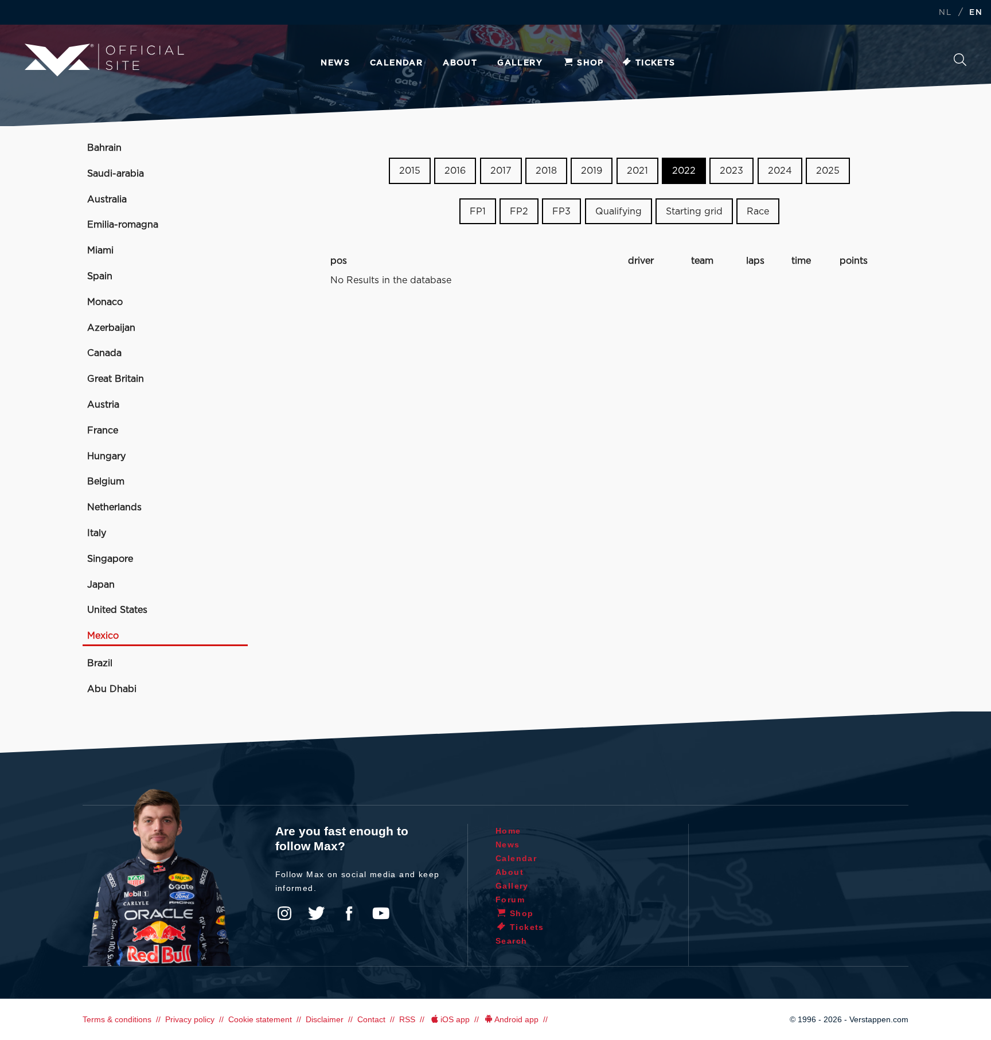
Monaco (105, 302)
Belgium (105, 481)
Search (960, 62)
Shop (590, 63)
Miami (100, 250)
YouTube (381, 913)
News (335, 63)
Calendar (396, 63)
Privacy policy (189, 1019)
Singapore (110, 559)
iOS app (455, 1019)
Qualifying (618, 211)
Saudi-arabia (115, 173)
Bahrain (104, 148)
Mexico (103, 635)
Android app (516, 1019)
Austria (103, 404)
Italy (96, 533)
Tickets (655, 63)
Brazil (99, 663)
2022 (684, 170)
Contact (371, 1019)
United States (117, 610)
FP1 (478, 211)
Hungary (106, 456)
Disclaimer (325, 1019)
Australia (107, 199)
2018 (546, 170)
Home (508, 830)
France (102, 430)
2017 (501, 170)
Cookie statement (260, 1019)
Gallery (520, 63)
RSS (407, 1019)
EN (975, 13)
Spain (99, 276)
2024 (780, 170)
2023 (731, 170)
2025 (828, 170)
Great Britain (115, 379)
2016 (455, 170)
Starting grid (694, 211)
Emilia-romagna (122, 224)
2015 (409, 170)
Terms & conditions (117, 1019)
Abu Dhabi (111, 689)
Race (758, 211)
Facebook (349, 913)
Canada (104, 353)
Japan (101, 584)
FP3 (561, 211)
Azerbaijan (111, 328)
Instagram (284, 913)
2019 (591, 170)
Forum (510, 899)
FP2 (519, 211)
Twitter (316, 913)
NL (945, 13)
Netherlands (114, 507)
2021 (637, 170)
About (460, 63)
